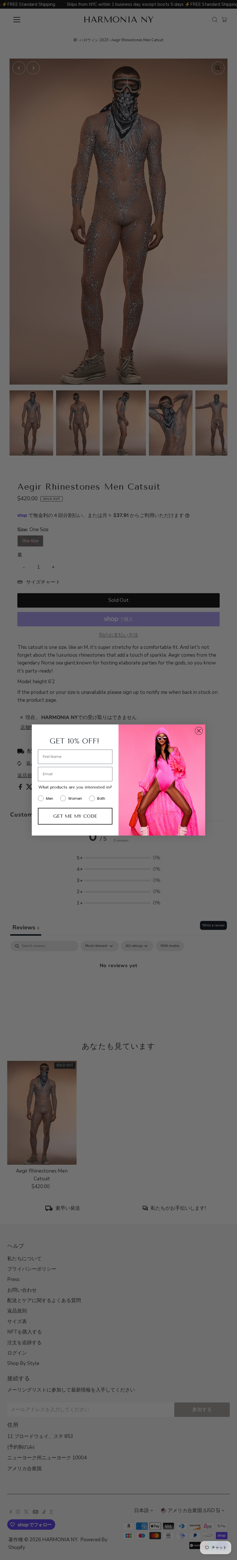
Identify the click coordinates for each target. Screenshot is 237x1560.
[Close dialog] (199, 731)
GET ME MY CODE (75, 816)
